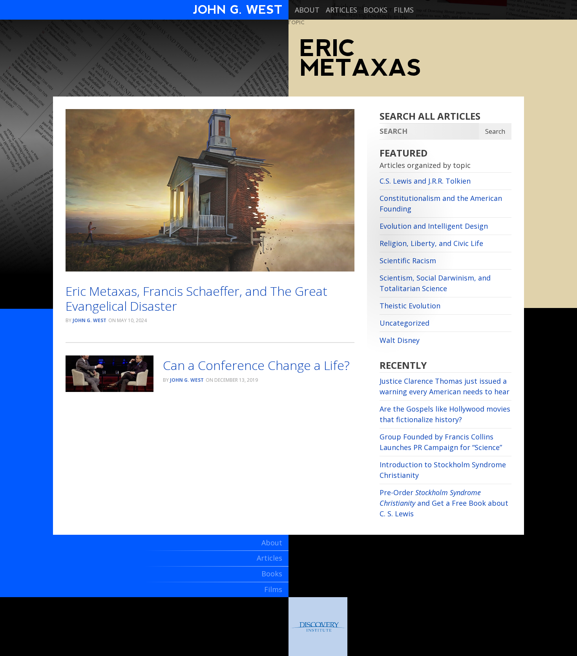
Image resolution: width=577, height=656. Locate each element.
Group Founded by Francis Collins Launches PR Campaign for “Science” (441, 442)
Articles (341, 10)
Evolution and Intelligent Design (434, 226)
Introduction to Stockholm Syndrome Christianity (443, 470)
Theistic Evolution (410, 305)
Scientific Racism (408, 260)
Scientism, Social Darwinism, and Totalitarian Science (435, 283)
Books (375, 10)
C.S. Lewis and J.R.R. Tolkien (425, 181)
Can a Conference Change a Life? (256, 365)
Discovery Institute (317, 626)
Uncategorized (404, 323)
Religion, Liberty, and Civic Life (431, 243)
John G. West (89, 320)
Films (404, 10)
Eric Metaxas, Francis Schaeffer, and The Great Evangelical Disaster (196, 298)
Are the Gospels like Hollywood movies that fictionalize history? (445, 414)
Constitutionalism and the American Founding (441, 203)
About (307, 10)
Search (495, 131)
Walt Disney (400, 340)
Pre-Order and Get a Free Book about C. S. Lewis (444, 503)
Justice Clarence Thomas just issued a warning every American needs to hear (444, 386)
